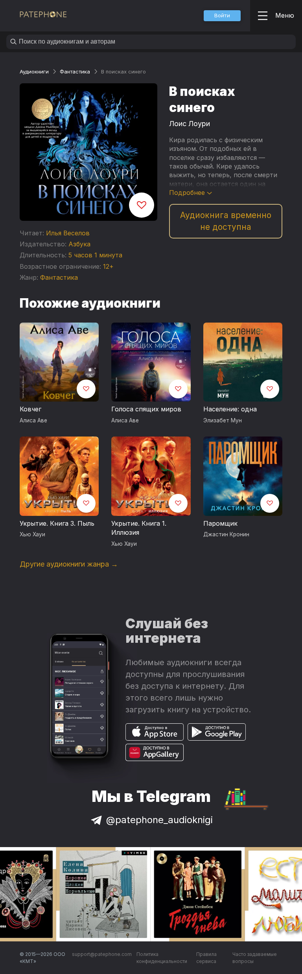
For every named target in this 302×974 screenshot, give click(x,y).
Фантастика (75, 71)
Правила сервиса (206, 957)
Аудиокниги (34, 71)
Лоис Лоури (189, 123)
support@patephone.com (102, 954)
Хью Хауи (32, 534)
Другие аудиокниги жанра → (69, 564)
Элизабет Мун (222, 420)
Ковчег (30, 409)
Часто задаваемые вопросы (254, 957)
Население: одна (230, 409)
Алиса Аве (33, 420)
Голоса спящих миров (146, 409)
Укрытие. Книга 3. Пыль (57, 523)
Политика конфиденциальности (161, 957)
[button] (222, 15)
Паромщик (220, 523)
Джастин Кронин (226, 534)
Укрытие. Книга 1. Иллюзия (138, 528)
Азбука (79, 244)
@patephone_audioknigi (159, 819)
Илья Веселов (68, 233)
